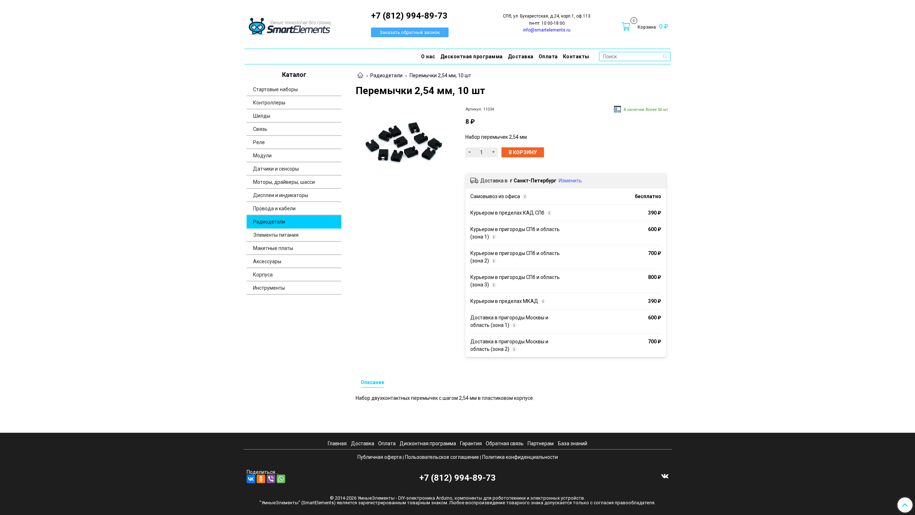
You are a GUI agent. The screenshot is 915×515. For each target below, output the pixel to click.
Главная (337, 443)
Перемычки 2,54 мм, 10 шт (440, 75)
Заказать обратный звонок (410, 32)
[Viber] (271, 479)
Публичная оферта (379, 457)
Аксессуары (267, 261)
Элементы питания (275, 235)
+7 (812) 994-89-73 (457, 478)
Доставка (521, 56)
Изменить (570, 180)
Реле (259, 142)
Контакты (576, 56)
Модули (262, 155)
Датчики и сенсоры (276, 169)
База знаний (572, 443)
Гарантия (471, 443)
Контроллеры (269, 103)
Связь (260, 129)
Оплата (548, 56)
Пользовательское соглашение (442, 457)
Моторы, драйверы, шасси (284, 182)
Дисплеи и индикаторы (280, 195)
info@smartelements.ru (546, 30)
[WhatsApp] (281, 479)
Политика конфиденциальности (520, 457)
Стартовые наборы (275, 89)
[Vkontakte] (664, 475)
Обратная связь (505, 443)
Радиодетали (386, 75)
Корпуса (263, 275)
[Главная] (360, 76)
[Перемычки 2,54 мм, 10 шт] (404, 140)
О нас (428, 56)
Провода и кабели (274, 208)
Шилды (261, 116)
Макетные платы (273, 248)
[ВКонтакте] (251, 479)
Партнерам (541, 443)
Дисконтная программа (471, 56)
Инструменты (269, 288)
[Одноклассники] (261, 479)
